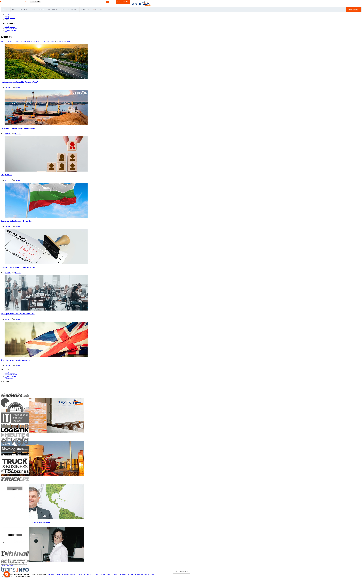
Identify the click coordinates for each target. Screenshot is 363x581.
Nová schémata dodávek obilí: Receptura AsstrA (19, 82)
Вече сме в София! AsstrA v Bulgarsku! (16, 221)
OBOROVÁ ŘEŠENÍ (37, 9)
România (65, 3)
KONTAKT (85, 9)
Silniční (3, 41)
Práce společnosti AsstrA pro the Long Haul (18, 314)
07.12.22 (7, 134)
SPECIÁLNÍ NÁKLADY (56, 9)
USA (72, 3)
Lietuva (57, 3)
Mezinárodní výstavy (11, 28)
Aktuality (18, 87)
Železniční (60, 41)
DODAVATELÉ (73, 9)
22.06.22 (7, 226)
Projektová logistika (20, 41)
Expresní (67, 41)
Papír (37, 41)
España (47, 3)
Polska (61, 3)
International (37, 3)
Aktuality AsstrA (10, 27)
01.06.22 (7, 273)
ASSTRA (6, 9)
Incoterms (51, 574)
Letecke (43, 41)
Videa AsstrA (9, 32)
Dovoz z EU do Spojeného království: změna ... (19, 267)
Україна (86, 3)
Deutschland (43, 3)
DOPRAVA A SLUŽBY (19, 9)
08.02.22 (7, 365)
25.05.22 (7, 319)
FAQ (108, 574)
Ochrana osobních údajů (84, 574)
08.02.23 (7, 87)
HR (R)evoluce (6, 175)
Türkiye (69, 3)
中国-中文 (90, 3)
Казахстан (76, 3)
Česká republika (35, 1)
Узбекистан (81, 3)
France (51, 3)
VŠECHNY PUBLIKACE (181, 572)
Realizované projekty (11, 30)
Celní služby (31, 41)
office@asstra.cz (26, 1)
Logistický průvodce (68, 574)
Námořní (9, 41)
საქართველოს (97, 3)
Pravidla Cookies (100, 574)
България (104, 3)
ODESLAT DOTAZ (353, 9)
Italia (54, 3)
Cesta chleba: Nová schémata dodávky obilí (18, 128)
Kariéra (98, 9)
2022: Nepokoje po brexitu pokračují (15, 360)
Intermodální (51, 41)
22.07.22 (7, 180)
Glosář (58, 574)
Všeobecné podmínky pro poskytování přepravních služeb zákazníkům (134, 574)
